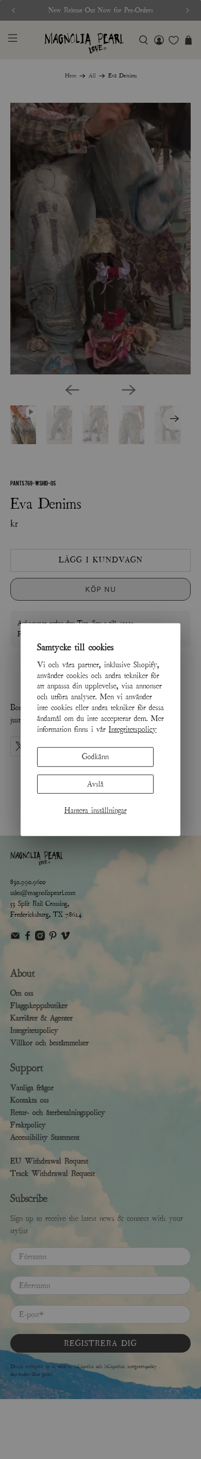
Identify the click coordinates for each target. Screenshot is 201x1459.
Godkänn (95, 756)
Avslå (95, 783)
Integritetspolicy (133, 729)
